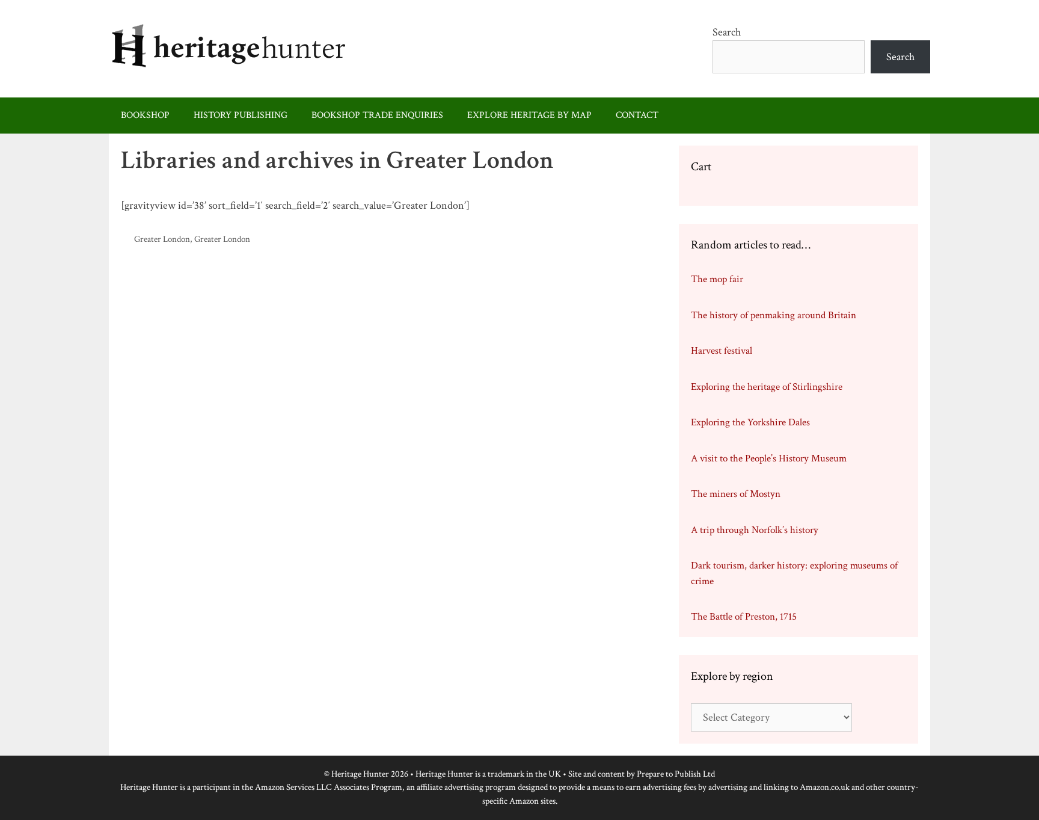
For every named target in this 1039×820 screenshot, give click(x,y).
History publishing (240, 115)
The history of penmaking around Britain (773, 315)
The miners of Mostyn (735, 494)
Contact (637, 115)
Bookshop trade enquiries (377, 115)
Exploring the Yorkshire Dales (750, 422)
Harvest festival (721, 350)
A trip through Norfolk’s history (754, 530)
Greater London (162, 239)
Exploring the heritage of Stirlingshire (766, 386)
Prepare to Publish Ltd (676, 774)
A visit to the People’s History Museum (769, 458)
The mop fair (717, 279)
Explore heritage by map (529, 115)
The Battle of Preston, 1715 (744, 616)
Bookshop (145, 115)
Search (727, 32)
